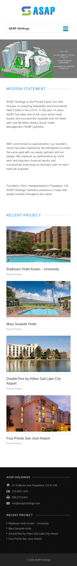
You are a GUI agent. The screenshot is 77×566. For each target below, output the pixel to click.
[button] (38, 59)
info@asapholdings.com (26, 503)
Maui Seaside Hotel (21, 324)
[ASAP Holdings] (38, 15)
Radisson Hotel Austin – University (32, 269)
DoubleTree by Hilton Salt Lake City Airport (33, 533)
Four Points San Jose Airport (28, 438)
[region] (38, 59)
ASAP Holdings (42, 559)
